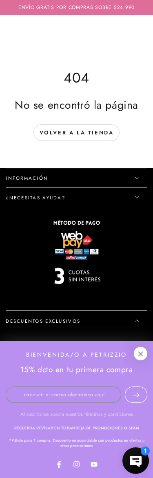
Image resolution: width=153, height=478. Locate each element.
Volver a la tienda (77, 132)
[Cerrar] (140, 353)
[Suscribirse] (136, 394)
